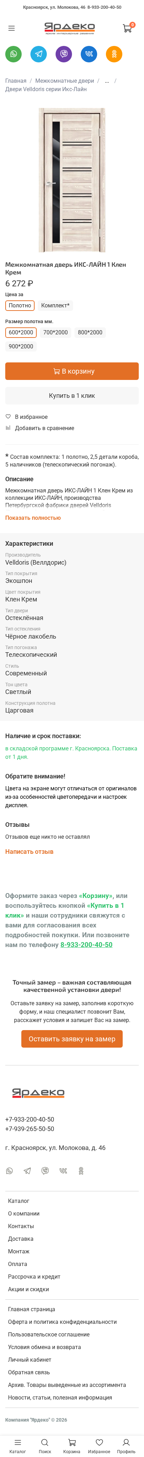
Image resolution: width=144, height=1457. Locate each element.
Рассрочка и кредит (34, 1276)
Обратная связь (29, 1372)
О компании (23, 1213)
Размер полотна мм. (29, 321)
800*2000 (90, 332)
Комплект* (55, 305)
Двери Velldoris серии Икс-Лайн (46, 89)
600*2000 (21, 332)
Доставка (21, 1238)
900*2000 (21, 346)
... (107, 81)
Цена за (14, 294)
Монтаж (18, 1251)
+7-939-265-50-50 (29, 1128)
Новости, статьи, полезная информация (60, 1397)
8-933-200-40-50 (104, 7)
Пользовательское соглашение (48, 1334)
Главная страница (31, 1309)
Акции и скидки (28, 1289)
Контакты (21, 1226)
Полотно (20, 305)
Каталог (18, 1201)
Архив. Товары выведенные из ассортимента (67, 1385)
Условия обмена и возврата (44, 1347)
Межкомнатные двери (64, 80)
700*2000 (55, 332)
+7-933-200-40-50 (29, 1119)
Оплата (17, 1264)
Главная (16, 80)
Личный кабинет (29, 1359)
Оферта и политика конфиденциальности (62, 1322)
